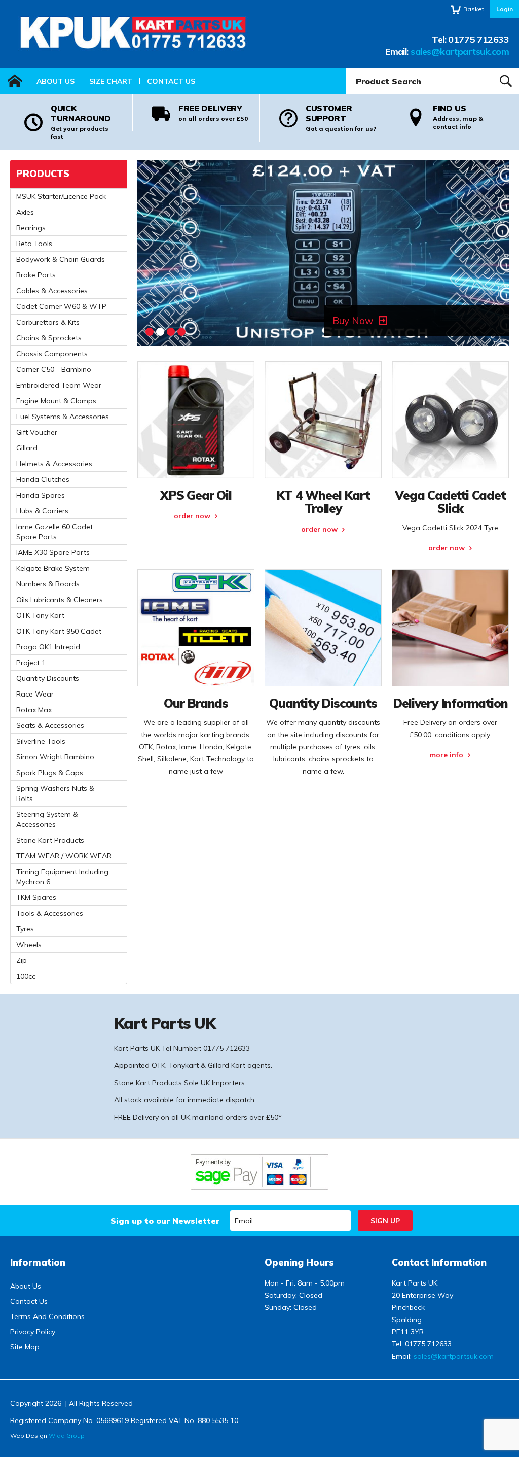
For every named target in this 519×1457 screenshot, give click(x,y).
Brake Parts (36, 275)
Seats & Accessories (50, 725)
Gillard (27, 448)
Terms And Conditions (47, 1316)
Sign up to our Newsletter (164, 1221)
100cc (25, 976)
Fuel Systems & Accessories (62, 416)
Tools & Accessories (49, 913)
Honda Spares (40, 495)
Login (504, 9)
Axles (25, 212)
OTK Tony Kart (40, 615)
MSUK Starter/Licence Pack (61, 196)
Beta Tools (34, 243)
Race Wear (35, 694)
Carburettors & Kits (48, 322)
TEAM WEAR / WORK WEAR (64, 855)
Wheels (29, 944)
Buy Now (353, 321)
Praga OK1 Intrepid (48, 646)
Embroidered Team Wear (58, 385)
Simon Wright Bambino (55, 756)
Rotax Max (34, 709)
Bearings (31, 227)
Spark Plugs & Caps (49, 772)
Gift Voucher (36, 432)
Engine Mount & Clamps (56, 400)
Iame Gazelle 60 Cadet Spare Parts (54, 531)
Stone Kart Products (50, 840)
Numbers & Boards (48, 583)
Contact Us (171, 81)
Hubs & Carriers (42, 510)
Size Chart (110, 81)
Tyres (25, 928)
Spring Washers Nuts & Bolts (55, 793)
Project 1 (31, 662)
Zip (21, 960)
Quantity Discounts (47, 678)
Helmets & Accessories (54, 463)
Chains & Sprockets (49, 337)
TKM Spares (36, 897)
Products (42, 174)
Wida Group (67, 1435)
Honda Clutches (42, 479)
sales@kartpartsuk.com (460, 51)
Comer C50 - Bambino (53, 369)
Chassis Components (52, 353)
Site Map (25, 1346)
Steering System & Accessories (47, 819)
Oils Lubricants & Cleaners (59, 599)
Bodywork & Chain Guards (60, 259)
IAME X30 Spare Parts (53, 552)
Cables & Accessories (52, 290)
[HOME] (15, 81)
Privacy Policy (32, 1331)
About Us (55, 81)
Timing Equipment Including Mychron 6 (62, 876)
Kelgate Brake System (53, 568)
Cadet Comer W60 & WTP (61, 306)
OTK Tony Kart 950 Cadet (58, 631)
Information (37, 1262)
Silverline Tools (40, 741)
